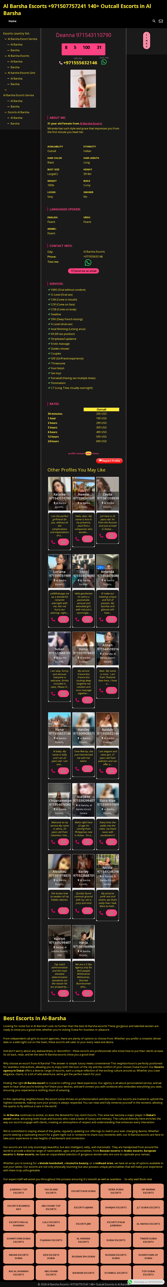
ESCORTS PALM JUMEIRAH (116, 1223)
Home (12, 21)
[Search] (154, 21)
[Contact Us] (161, 21)
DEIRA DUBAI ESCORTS (115, 1191)
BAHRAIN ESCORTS (83, 1272)
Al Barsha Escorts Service (18, 95)
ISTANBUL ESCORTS (116, 1272)
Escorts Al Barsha (18, 112)
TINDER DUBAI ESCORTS (148, 1240)
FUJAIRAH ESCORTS (51, 1240)
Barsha (15, 50)
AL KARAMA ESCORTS (83, 1240)
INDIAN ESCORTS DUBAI (18, 1256)
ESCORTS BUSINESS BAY (19, 1207)
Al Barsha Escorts (91, 123)
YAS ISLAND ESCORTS (51, 1191)
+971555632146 (80, 63)
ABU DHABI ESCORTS (51, 1272)
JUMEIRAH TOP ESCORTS (18, 1191)
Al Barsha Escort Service (22, 39)
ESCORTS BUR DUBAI (83, 1191)
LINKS (146, 40)
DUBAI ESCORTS (116, 1240)
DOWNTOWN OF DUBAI (148, 1256)
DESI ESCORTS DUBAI (51, 1256)
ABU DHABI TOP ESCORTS (51, 1207)
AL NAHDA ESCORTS (148, 1223)
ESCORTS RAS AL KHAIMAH (18, 1223)
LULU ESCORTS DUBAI (51, 1223)
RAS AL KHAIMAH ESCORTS (19, 1272)
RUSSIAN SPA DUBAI (83, 1256)
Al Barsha (16, 44)
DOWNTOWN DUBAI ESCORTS (18, 1240)
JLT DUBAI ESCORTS (148, 1207)
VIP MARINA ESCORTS (148, 1191)
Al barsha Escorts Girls (21, 73)
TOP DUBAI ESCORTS (148, 1272)
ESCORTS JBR (83, 1223)
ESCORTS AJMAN (83, 1207)
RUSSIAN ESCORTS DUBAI (115, 1256)
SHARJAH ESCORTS (116, 1207)
